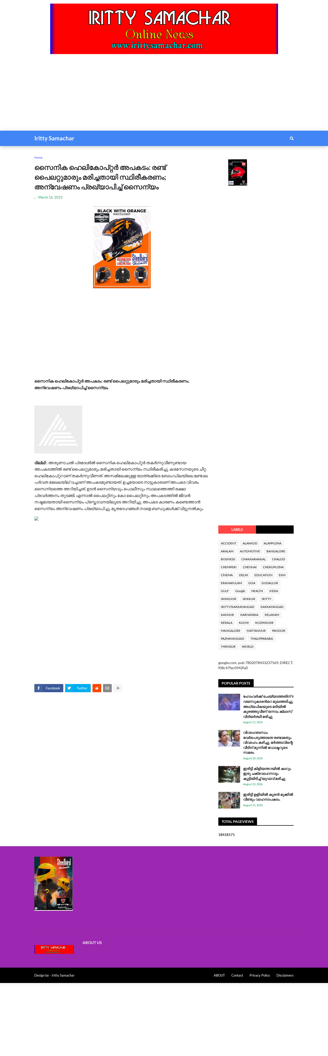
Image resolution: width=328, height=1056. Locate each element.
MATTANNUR (256, 631)
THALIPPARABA (262, 638)
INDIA (273, 591)
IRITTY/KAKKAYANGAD (237, 607)
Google (240, 591)
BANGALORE (275, 551)
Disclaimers (285, 975)
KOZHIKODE (264, 623)
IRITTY (266, 599)
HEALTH (257, 591)
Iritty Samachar (54, 138)
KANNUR (227, 615)
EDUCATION (263, 575)
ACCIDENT (228, 543)
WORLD (247, 646)
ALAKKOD (250, 543)
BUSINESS (228, 559)
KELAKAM (272, 615)
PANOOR (278, 631)
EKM (282, 575)
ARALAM (227, 551)
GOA (251, 583)
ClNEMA (227, 575)
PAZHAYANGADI (232, 638)
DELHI (243, 575)
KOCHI (244, 623)
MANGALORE (230, 631)
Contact (237, 975)
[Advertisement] (154, 95)
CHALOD (278, 559)
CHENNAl (250, 567)
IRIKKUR (249, 599)
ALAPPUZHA (272, 543)
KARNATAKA (249, 615)
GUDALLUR (270, 583)
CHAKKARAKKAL (253, 559)
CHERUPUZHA (273, 567)
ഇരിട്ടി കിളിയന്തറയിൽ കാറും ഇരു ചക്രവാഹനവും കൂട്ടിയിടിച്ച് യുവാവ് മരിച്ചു (267, 773)
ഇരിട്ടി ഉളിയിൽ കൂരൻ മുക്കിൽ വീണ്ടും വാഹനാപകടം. (268, 797)
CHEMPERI (229, 567)
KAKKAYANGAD (272, 607)
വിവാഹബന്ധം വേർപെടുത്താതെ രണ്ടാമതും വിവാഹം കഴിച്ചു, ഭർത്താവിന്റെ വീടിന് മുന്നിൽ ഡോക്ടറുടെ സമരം (268, 742)
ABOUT (219, 975)
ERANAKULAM (231, 583)
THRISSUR (228, 646)
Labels (237, 529)
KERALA (226, 623)
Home (38, 157)
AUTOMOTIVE (250, 551)
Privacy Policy (260, 975)
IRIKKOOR (228, 599)
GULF (225, 591)
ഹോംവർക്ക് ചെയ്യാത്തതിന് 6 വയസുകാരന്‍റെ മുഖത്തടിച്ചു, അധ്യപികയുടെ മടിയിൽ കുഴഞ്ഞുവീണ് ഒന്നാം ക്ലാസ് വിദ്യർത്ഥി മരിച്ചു (268, 706)
